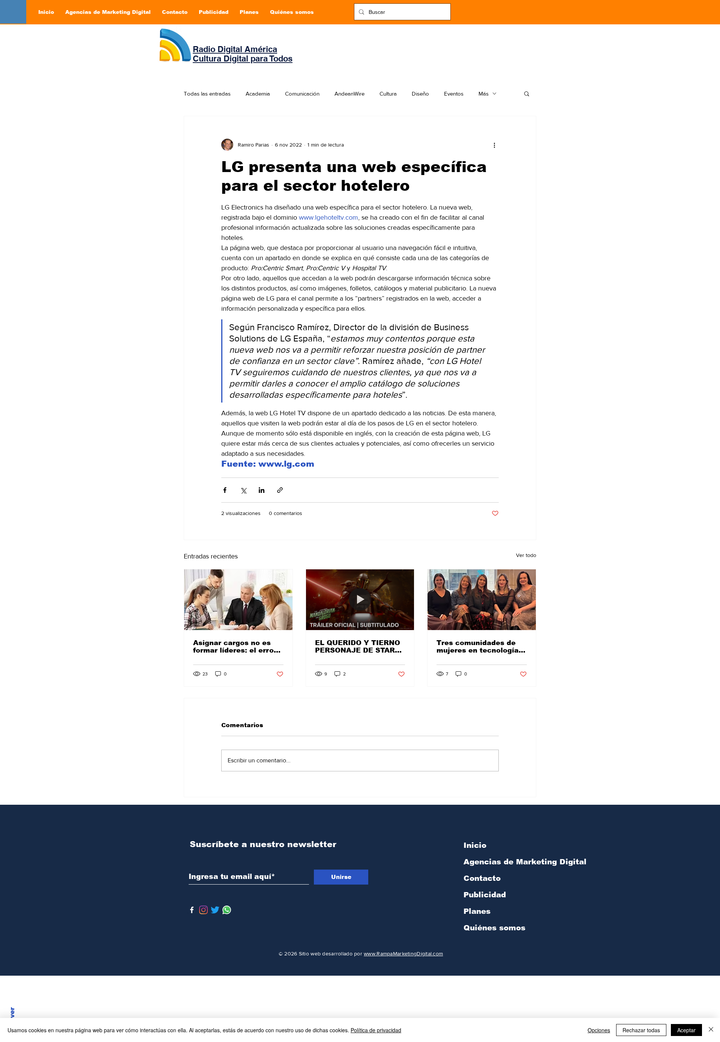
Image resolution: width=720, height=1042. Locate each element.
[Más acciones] (494, 144)
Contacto (482, 878)
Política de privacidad (376, 1030)
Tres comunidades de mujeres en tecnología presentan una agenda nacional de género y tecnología (477, 646)
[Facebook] (192, 910)
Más (483, 93)
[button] (526, 93)
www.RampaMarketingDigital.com (403, 954)
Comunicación (302, 93)
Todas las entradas (207, 93)
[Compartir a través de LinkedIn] (261, 490)
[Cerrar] (711, 1030)
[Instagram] (203, 910)
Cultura (388, 93)
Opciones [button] (599, 1030)
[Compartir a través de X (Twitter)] (243, 490)
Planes (477, 911)
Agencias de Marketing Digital (503, 862)
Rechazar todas (641, 1030)
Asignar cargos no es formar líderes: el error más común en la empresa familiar (235, 646)
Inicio (475, 845)
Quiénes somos (494, 928)
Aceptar (686, 1030)
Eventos (454, 93)
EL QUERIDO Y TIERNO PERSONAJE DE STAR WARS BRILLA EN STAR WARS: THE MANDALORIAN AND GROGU (358, 646)
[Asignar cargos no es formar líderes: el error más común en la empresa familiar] (238, 599)
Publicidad (485, 895)
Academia (258, 93)
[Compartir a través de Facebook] (224, 490)
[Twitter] (215, 910)
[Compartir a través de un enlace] (280, 490)
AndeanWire (349, 93)
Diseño (420, 93)
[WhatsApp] (226, 910)
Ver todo (526, 555)
